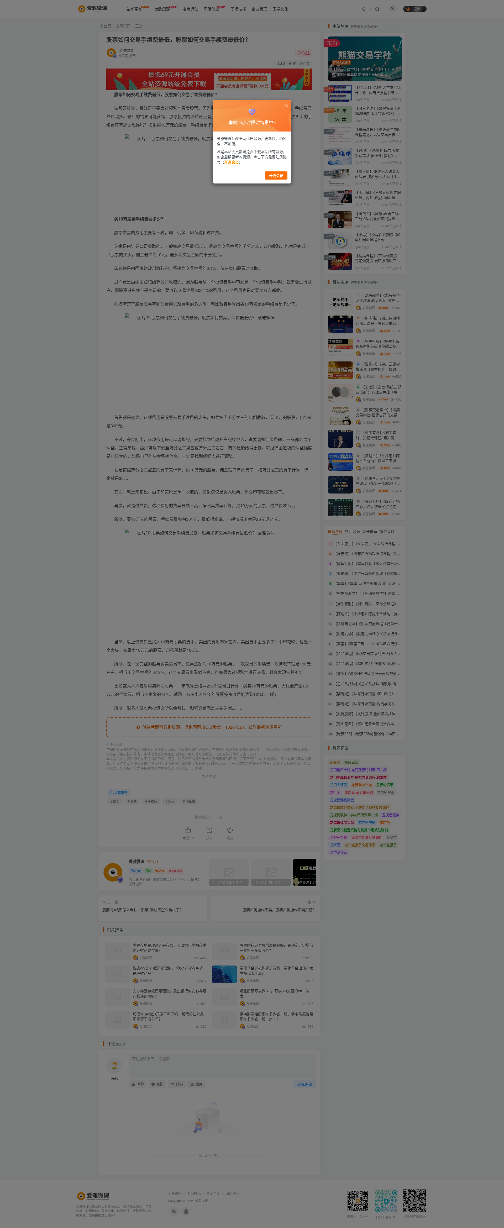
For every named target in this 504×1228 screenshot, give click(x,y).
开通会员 (276, 175)
